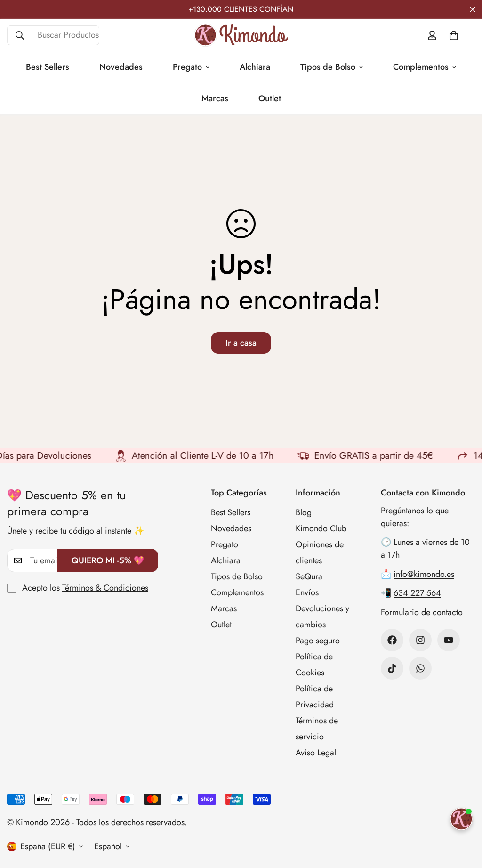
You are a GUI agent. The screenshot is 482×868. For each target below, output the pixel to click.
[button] (454, 35)
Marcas (214, 98)
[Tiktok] (392, 668)
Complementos (421, 67)
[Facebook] (392, 640)
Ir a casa (241, 343)
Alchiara (255, 67)
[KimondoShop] (241, 35)
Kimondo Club (321, 528)
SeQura (309, 576)
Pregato (187, 67)
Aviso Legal (316, 752)
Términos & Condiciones (105, 588)
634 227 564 (417, 593)
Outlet (269, 98)
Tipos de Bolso (327, 67)
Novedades (121, 67)
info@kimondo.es (424, 574)
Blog (304, 512)
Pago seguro (318, 640)
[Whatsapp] (420, 668)
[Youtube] (448, 640)
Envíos (307, 592)
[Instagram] (420, 640)
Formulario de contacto (422, 612)
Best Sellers (47, 67)
